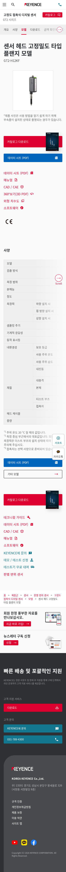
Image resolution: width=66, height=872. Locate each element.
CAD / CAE (11, 187)
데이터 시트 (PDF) (16, 173)
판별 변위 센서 (13, 574)
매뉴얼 (8, 180)
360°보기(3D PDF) (16, 194)
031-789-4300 (15, 739)
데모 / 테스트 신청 (16, 560)
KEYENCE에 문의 (15, 553)
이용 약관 (17, 818)
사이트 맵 (17, 823)
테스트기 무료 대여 (16, 567)
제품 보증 (17, 812)
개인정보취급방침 (21, 807)
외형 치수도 (11, 201)
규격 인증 (17, 801)
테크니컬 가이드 (14, 517)
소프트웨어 (11, 208)
